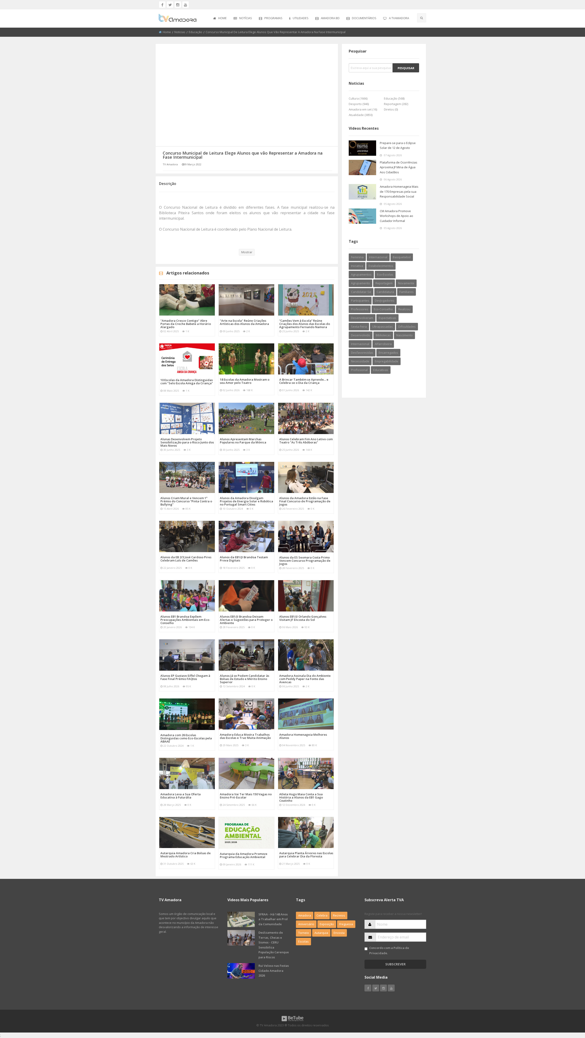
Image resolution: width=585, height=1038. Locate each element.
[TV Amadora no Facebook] (162, 4)
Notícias (245, 18)
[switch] (365, 948)
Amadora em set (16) (363, 109)
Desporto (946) (359, 104)
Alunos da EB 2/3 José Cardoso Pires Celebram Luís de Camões (185, 558)
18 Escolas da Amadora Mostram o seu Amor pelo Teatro (244, 381)
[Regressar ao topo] (570, 1009)
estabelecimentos (381, 266)
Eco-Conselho (383, 309)
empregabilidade (386, 361)
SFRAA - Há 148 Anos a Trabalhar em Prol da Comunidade (273, 919)
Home (222, 18)
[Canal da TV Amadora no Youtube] (185, 4)
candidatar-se (361, 292)
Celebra (321, 915)
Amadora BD (330, 18)
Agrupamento (360, 283)
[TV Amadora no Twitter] (170, 4)
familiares (406, 292)
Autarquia (321, 933)
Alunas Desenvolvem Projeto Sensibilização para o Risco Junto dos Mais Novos (187, 442)
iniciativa (357, 266)
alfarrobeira (383, 344)
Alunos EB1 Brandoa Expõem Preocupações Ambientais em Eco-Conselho (185, 619)
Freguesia (346, 924)
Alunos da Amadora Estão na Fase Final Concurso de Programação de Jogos (304, 501)
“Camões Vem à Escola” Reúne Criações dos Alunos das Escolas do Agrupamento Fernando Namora (304, 324)
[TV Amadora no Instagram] (177, 4)
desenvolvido (360, 335)
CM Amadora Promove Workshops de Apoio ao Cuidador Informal (396, 216)
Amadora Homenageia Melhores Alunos (303, 736)
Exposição (327, 924)
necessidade (360, 361)
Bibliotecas (383, 335)
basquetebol (402, 257)
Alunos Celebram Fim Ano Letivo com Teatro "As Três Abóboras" (306, 440)
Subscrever (395, 964)
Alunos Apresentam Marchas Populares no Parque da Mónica (243, 440)
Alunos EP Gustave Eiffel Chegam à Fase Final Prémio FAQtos (185, 677)
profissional (359, 370)
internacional (378, 257)
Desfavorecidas (362, 352)
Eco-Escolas (385, 274)
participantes (360, 300)
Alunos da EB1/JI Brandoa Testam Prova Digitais (244, 558)
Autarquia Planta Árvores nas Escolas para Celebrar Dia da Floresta (306, 854)
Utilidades (300, 18)
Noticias (179, 32)
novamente (406, 283)
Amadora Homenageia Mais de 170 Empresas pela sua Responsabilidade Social (399, 191)
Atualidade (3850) (360, 115)
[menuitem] (220, 18)
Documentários (364, 18)
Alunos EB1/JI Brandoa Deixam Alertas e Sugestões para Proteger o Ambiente (246, 619)
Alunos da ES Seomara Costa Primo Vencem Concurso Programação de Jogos (304, 560)
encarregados (388, 352)
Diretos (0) (391, 109)
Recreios (339, 915)
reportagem (384, 283)
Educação (195, 32)
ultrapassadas (382, 326)
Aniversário (306, 924)
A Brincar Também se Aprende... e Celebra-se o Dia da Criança (303, 381)
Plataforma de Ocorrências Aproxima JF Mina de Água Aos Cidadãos (398, 167)
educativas (380, 370)
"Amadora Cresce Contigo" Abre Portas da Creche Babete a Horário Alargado (185, 324)
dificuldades (407, 326)
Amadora (304, 915)
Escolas (303, 941)
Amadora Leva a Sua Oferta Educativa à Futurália (180, 795)
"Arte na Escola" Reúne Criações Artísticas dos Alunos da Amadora (244, 322)
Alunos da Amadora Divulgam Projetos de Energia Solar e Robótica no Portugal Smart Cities (246, 501)
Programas (273, 18)
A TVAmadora (399, 18)
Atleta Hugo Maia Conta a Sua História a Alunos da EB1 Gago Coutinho (301, 797)
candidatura (385, 292)
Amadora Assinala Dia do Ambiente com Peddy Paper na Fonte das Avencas (305, 679)
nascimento (404, 335)
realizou (404, 309)
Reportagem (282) (396, 104)
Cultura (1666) (358, 98)
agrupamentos (361, 274)
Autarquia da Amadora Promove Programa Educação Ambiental (243, 855)
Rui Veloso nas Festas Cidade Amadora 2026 (273, 970)
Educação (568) (394, 98)
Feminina (357, 257)
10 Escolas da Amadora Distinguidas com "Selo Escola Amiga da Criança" (186, 381)
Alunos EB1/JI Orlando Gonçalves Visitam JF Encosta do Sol (302, 618)
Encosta (339, 933)
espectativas (387, 318)
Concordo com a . (389, 950)
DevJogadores (384, 300)
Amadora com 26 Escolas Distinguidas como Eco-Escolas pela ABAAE (186, 738)
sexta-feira (359, 326)
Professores (359, 309)
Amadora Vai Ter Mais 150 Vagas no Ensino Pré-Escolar (246, 795)
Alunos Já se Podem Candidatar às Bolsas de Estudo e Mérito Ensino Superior (244, 679)
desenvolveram (362, 318)
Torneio (303, 933)
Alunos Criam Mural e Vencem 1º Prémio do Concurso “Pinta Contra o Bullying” (186, 501)
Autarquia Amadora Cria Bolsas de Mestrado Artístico (185, 854)
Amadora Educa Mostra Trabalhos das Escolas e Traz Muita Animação (245, 736)
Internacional (360, 344)
